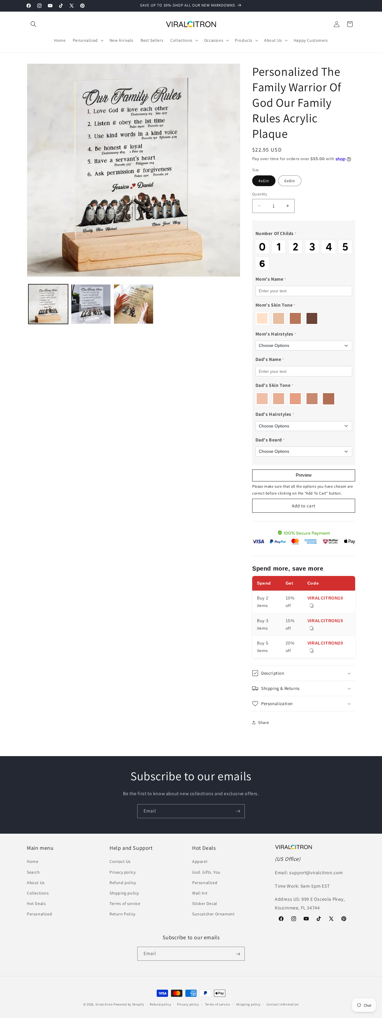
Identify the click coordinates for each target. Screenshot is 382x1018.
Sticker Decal (204, 903)
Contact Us (120, 861)
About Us (36, 882)
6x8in (289, 180)
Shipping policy (124, 893)
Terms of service (125, 903)
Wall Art (200, 893)
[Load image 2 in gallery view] (91, 304)
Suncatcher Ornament (213, 914)
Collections (38, 893)
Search (33, 872)
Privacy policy (122, 872)
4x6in (263, 180)
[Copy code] (311, 606)
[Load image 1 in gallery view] (48, 304)
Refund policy (123, 882)
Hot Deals (36, 903)
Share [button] (263, 722)
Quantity (259, 194)
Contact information (283, 1004)
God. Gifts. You (206, 872)
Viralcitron (104, 1004)
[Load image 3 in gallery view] (133, 304)
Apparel (199, 861)
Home (32, 861)
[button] (33, 24)
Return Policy (122, 914)
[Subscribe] (237, 811)
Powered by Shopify (128, 1004)
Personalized (39, 914)
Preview (304, 475)
